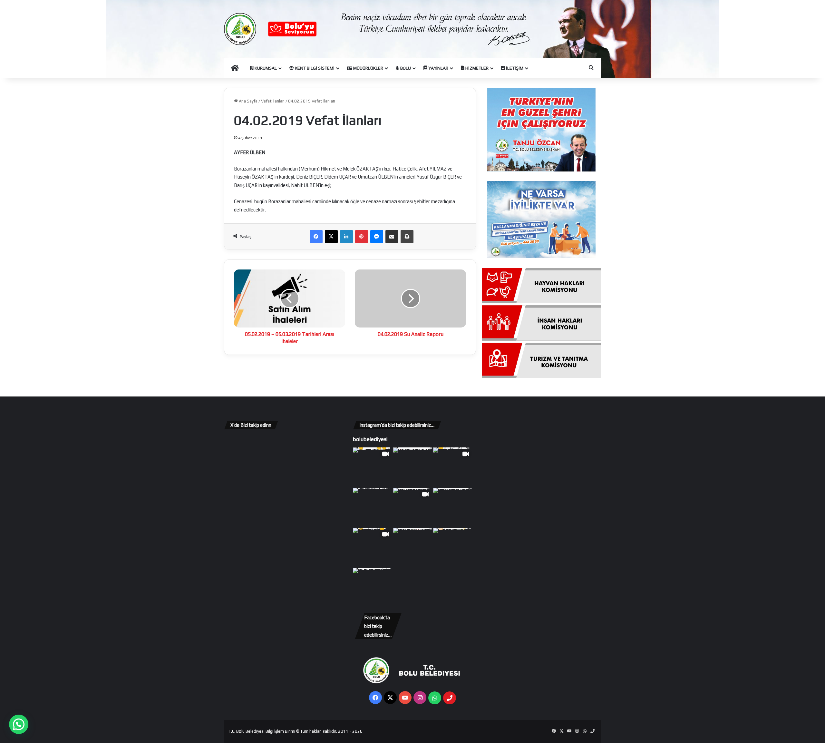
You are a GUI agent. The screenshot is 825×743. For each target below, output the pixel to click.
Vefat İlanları (273, 101)
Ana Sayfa (247, 101)
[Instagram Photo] (412, 466)
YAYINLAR (437, 68)
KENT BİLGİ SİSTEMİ (314, 68)
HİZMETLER (476, 68)
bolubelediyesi (370, 439)
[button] (18, 724)
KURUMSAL (265, 68)
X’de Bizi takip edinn (250, 425)
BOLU (405, 68)
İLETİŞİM (514, 68)
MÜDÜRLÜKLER (367, 68)
